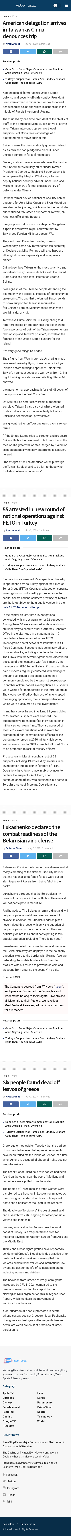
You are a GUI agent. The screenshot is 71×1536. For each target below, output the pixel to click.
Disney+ (7, 1402)
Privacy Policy (28, 1524)
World (14, 16)
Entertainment (11, 1407)
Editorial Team (14, 848)
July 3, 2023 (31, 44)
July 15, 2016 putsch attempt (21, 607)
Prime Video (44, 1407)
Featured (8, 1411)
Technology (44, 1416)
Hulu (40, 1393)
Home (6, 16)
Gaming (7, 1416)
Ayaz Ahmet (13, 44)
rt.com (58, 986)
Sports (41, 1411)
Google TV (9, 1421)
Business (8, 1397)
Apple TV (8, 1393)
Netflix (41, 1397)
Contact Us (8, 1524)
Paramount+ (44, 1402)
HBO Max (8, 1426)
